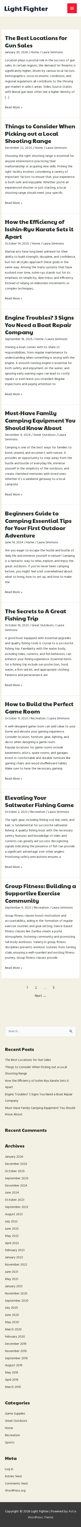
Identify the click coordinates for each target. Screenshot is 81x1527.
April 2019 (11, 1379)
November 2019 (16, 1351)
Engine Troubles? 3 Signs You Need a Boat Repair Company (39, 324)
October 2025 (15, 1171)
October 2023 (14, 1199)
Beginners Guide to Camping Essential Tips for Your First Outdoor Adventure (38, 524)
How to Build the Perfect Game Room (39, 707)
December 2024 (16, 1185)
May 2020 (12, 1322)
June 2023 (11, 1228)
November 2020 (16, 1293)
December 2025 (16, 1164)
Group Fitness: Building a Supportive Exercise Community (40, 893)
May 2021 (11, 1279)
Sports (9, 1442)
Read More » (13, 107)
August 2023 (14, 1214)
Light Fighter (26, 8)
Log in (9, 1469)
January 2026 (14, 1156)
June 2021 (11, 1271)
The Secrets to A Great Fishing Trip (35, 614)
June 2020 (12, 1315)
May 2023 (11, 1236)
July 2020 (11, 1307)
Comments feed (16, 1483)
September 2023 (16, 1207)
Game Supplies (15, 1413)
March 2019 (13, 1387)
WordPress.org (15, 1490)
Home (35, 52)
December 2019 (15, 1343)
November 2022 (16, 1264)
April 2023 (12, 1243)
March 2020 (13, 1329)
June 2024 (12, 1192)
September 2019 (16, 1358)
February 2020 (15, 1336)
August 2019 (13, 1365)
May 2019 (11, 1372)
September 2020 (16, 1300)
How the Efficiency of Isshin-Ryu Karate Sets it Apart (39, 229)
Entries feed (13, 1476)
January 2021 (13, 1286)
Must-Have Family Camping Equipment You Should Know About (40, 420)
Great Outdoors (44, 435)
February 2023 (15, 1250)
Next (40, 996)
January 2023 (14, 1257)
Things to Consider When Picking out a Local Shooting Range (40, 133)
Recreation (38, 718)
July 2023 (11, 1221)
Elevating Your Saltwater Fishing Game (39, 801)
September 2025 (16, 1178)
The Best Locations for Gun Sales (36, 41)
